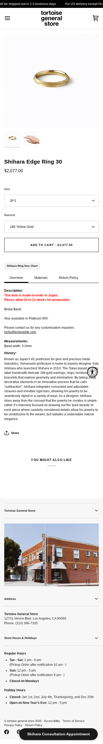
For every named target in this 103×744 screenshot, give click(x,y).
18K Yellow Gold (22, 226)
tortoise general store (20, 720)
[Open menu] (12, 18)
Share (15, 432)
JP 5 (13, 200)
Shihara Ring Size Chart (22, 265)
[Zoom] (14, 118)
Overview (16, 277)
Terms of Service (74, 720)
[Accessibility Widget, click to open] (92, 372)
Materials (41, 277)
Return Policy (68, 277)
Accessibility (52, 720)
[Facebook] (6, 732)
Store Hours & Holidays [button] (20, 638)
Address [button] (10, 598)
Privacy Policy (13, 725)
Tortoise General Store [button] (19, 510)
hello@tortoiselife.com (20, 332)
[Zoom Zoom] (51, 81)
